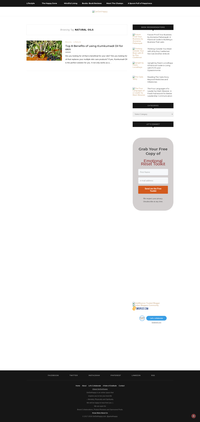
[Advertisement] (153, 256)
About (84, 386)
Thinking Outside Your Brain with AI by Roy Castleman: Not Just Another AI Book (159, 51)
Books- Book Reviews (92, 3)
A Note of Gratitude (110, 386)
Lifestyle (31, 3)
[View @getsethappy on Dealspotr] (142, 320)
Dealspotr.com (156, 322)
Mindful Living (70, 3)
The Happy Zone (49, 3)
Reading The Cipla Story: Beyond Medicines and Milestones (158, 79)
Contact (121, 386)
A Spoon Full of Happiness (140, 3)
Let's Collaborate (94, 386)
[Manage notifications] (193, 416)
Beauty (68, 42)
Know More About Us (100, 413)
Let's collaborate (156, 318)
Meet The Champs (114, 3)
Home (78, 386)
